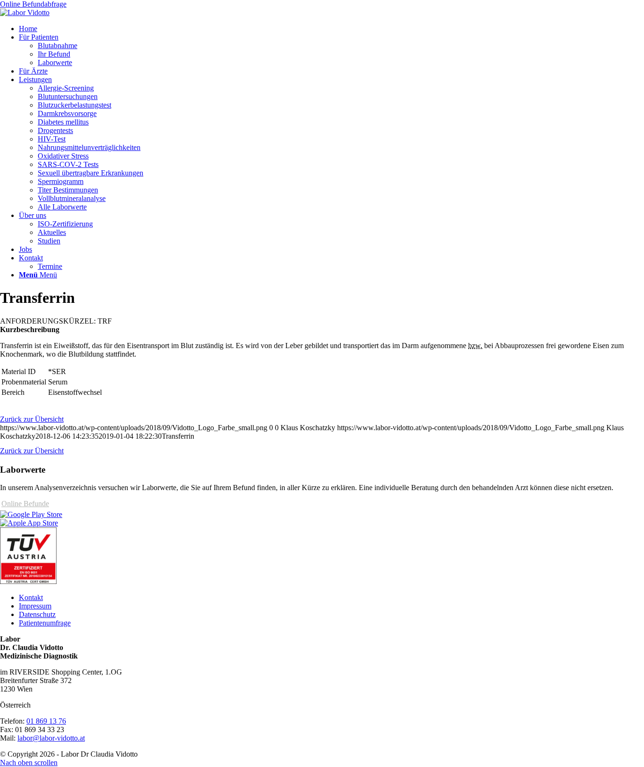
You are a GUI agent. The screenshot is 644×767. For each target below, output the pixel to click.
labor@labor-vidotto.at (51, 738)
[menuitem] (331, 29)
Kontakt (31, 597)
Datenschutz (37, 614)
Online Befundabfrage (33, 4)
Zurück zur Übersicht (32, 419)
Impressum (35, 606)
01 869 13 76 (46, 721)
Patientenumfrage (45, 623)
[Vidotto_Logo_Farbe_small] (25, 12)
